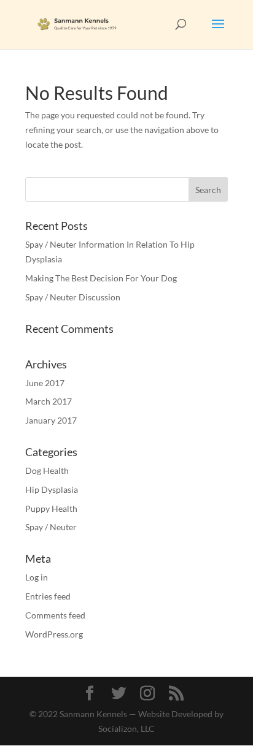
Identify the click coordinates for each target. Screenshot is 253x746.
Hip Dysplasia (51, 489)
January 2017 (51, 420)
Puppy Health (51, 508)
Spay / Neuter (51, 527)
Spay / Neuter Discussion (72, 297)
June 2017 (44, 383)
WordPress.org (54, 634)
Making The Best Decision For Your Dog (101, 278)
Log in (36, 577)
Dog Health (47, 470)
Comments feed (55, 615)
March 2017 (48, 401)
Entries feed (48, 596)
